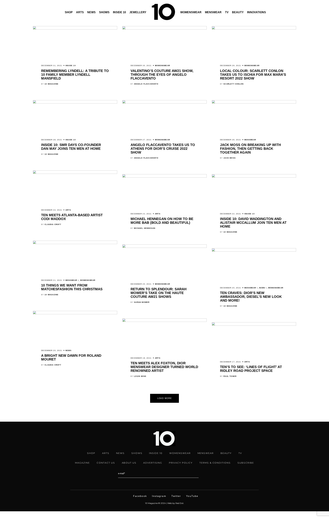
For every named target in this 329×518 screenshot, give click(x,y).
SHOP (91, 453)
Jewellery (137, 12)
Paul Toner (229, 376)
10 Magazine (51, 84)
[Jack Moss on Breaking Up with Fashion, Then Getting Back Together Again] (254, 102)
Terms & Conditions (215, 462)
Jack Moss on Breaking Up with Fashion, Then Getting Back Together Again (250, 148)
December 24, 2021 (51, 210)
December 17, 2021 (230, 362)
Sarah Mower (141, 302)
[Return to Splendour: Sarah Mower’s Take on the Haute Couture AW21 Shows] (164, 247)
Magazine (82, 462)
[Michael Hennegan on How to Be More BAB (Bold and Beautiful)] (164, 176)
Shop (69, 12)
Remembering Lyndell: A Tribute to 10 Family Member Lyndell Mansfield (75, 74)
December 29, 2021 (230, 65)
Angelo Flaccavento (146, 84)
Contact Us (106, 462)
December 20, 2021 (141, 284)
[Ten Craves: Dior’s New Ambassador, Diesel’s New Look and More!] (254, 250)
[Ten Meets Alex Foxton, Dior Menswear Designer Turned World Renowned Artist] (164, 321)
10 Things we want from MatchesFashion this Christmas (71, 287)
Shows (104, 12)
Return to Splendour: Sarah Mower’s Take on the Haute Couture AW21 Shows (158, 293)
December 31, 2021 (51, 65)
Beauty (238, 12)
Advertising (152, 462)
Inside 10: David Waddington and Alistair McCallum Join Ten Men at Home (253, 222)
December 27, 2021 (141, 140)
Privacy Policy (181, 462)
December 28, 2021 (51, 140)
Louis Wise (140, 376)
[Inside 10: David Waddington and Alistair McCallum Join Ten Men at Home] (254, 176)
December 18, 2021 (141, 358)
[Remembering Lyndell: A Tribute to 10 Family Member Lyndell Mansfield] (75, 28)
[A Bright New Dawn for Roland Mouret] (75, 313)
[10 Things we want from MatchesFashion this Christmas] (75, 243)
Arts (80, 12)
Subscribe (245, 462)
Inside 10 (119, 12)
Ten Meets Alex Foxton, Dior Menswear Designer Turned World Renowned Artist (164, 367)
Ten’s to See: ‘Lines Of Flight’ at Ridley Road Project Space (251, 369)
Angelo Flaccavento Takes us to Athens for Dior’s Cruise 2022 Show (163, 148)
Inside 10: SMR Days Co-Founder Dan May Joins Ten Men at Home (71, 146)
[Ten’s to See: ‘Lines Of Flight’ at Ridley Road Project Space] (254, 324)
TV (227, 12)
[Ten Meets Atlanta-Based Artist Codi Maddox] (75, 173)
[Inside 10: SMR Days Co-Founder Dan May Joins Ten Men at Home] (75, 102)
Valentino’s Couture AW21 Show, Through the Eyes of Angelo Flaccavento (162, 74)
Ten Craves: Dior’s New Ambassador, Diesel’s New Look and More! (251, 296)
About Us (129, 462)
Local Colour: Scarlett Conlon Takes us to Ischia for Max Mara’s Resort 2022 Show (253, 74)
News (91, 12)
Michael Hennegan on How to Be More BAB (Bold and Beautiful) (162, 220)
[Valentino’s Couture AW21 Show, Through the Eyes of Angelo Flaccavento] (164, 28)
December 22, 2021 (230, 214)
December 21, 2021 (51, 280)
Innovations (256, 12)
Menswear (213, 12)
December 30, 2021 (141, 65)
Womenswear (191, 12)
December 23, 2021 (141, 214)
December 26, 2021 (230, 140)
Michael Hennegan (144, 228)
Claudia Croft (53, 224)
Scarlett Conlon (233, 84)
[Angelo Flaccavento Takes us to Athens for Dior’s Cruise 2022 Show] (164, 102)
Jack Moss (229, 158)
